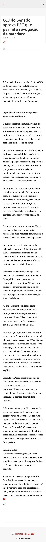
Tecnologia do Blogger (24, 534)
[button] (4, 42)
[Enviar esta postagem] (4, 499)
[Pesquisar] (42, 4)
